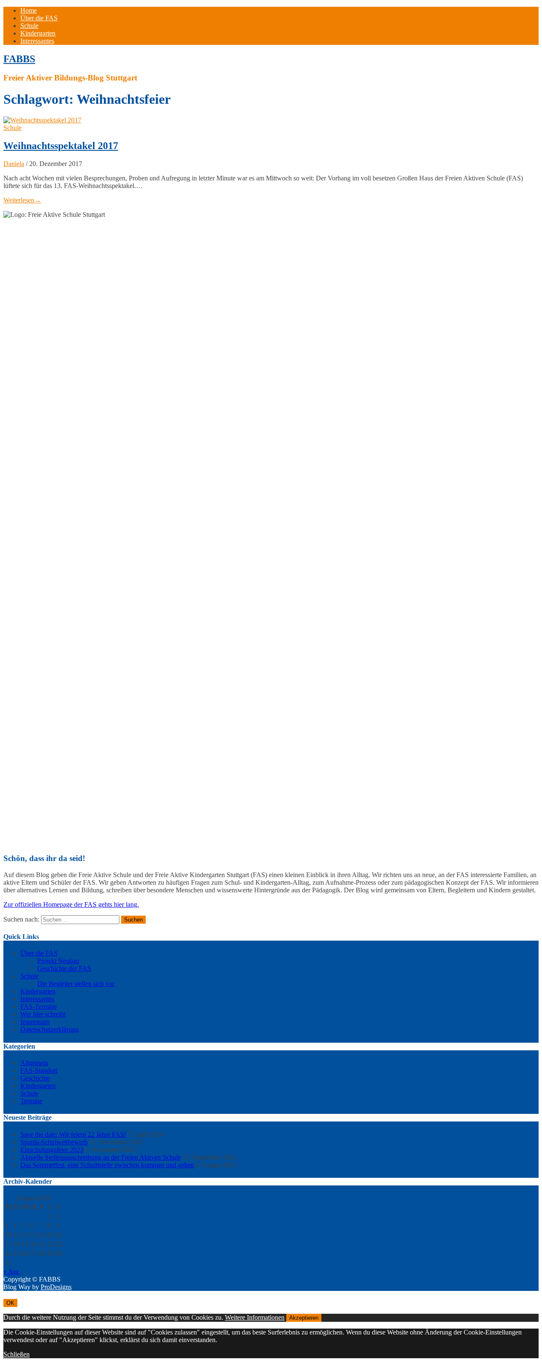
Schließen (16, 1354)
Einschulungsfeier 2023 (51, 1149)
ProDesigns (56, 1286)
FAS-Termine (38, 1006)
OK (10, 1303)
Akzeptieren (303, 1318)
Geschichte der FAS (64, 968)
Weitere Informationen (255, 1317)
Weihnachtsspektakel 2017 (60, 145)
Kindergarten (37, 33)
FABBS (19, 58)
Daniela (13, 163)
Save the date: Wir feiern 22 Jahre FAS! (73, 1134)
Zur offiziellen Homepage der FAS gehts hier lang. (71, 904)
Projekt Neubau (58, 960)
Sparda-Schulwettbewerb (54, 1142)
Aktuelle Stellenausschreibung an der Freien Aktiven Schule (100, 1157)
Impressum (35, 1021)
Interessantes (37, 40)
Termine (31, 1101)
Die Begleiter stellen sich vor (75, 983)
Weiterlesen (22, 200)
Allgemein (34, 1062)
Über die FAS (39, 18)
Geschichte (35, 1078)
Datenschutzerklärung (49, 1029)
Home (28, 10)
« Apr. (11, 1271)
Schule (29, 25)
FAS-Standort (38, 1070)
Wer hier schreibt (43, 1014)
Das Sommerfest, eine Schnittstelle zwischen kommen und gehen (107, 1164)
